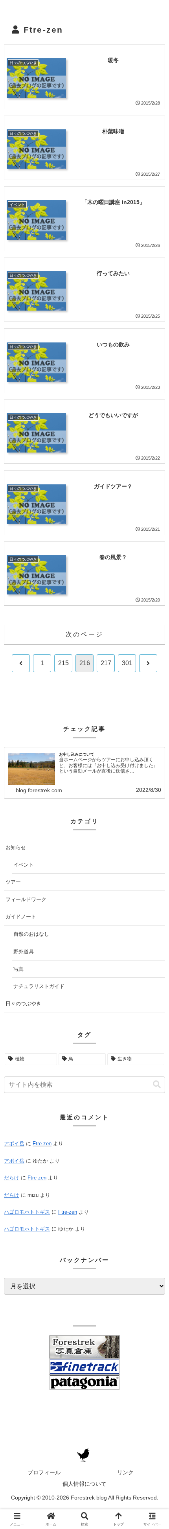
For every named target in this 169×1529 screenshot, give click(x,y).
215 (63, 663)
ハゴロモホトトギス (27, 1212)
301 (127, 663)
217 (106, 663)
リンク (125, 1472)
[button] (157, 1084)
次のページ (84, 634)
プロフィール (44, 1472)
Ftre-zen (37, 1178)
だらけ (11, 1178)
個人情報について (84, 1484)
